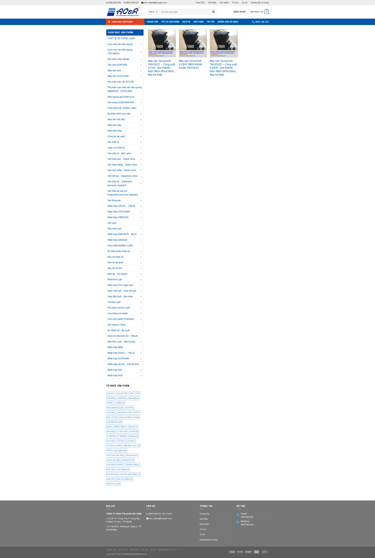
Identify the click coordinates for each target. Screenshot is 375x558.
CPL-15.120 (111, 417)
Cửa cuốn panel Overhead (121, 319)
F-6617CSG (122, 431)
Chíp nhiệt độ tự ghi (115, 408)
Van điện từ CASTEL (115, 465)
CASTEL (110, 403)
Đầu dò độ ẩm (115, 268)
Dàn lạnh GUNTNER (117, 64)
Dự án (244, 2)
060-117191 (135, 393)
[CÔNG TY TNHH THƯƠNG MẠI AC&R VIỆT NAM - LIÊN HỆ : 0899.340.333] (124, 12)
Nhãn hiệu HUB (115, 375)
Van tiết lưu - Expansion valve (123, 176)
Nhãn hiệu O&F (115, 370)
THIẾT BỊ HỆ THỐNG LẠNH (121, 38)
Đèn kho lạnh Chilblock (130, 474)
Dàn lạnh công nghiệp (118, 59)
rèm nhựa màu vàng (115, 455)
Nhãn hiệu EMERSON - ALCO (122, 234)
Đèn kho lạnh (112, 474)
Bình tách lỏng (115, 130)
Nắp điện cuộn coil (132, 446)
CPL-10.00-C (134, 412)
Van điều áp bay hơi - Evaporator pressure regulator (123, 193)
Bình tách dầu (114, 125)
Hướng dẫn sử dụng (260, 2)
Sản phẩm (224, 2)
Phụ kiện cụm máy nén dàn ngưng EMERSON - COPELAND (125, 89)
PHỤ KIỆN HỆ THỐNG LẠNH (122, 108)
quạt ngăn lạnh (120, 450)
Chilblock (120, 403)
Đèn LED (110, 479)
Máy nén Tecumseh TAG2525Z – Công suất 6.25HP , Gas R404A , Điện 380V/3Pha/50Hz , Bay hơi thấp (223, 67)
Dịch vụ (186, 21)
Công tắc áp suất (116, 136)
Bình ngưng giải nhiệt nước (121, 96)
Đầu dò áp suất (115, 262)
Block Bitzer (134, 398)
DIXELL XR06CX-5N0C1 (116, 427)
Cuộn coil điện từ (116, 147)
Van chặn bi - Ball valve (119, 153)
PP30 (109, 450)
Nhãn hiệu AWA (115, 347)
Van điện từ (113, 142)
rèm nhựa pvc (132, 455)
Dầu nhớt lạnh (114, 228)
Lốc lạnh (110, 446)
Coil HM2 (111, 412)
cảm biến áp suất (114, 422)
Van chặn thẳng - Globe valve (122, 164)
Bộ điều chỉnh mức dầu (119, 113)
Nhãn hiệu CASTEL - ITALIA (121, 206)
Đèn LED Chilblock (124, 479)
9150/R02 (111, 398)
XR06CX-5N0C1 (132, 465)
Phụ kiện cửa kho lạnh (119, 307)
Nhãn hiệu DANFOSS (118, 217)
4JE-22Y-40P (122, 393)
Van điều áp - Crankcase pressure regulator (120, 183)
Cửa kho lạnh (114, 302)
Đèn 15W (111, 469)
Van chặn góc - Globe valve (121, 159)
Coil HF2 (129, 408)
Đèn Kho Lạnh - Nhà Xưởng (121, 341)
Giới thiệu (212, 2)
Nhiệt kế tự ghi (115, 279)
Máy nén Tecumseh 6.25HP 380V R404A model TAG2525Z (190, 64)
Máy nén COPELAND (118, 76)
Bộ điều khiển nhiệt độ (119, 251)
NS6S (119, 446)
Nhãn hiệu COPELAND (119, 211)
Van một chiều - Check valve (122, 170)
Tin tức (235, 2)
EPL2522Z (111, 431)
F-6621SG (111, 436)
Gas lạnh (112, 223)
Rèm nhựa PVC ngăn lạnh (120, 285)
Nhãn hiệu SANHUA (117, 240)
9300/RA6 (122, 398)
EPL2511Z (133, 427)
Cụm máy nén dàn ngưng (120, 44)
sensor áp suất (113, 460)
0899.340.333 (131, 2)
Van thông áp (114, 200)
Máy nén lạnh (114, 70)
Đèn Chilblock (123, 469)
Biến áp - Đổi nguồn (117, 273)
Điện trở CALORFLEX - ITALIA (123, 336)
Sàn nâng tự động (116, 324)
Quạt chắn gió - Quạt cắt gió (122, 290)
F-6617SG (134, 431)
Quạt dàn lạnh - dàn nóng (120, 296)
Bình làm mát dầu (116, 119)
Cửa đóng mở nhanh (118, 313)
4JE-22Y (110, 393)
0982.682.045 (114, 2)
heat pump (133, 436)
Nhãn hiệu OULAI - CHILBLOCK (123, 364)
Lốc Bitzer (131, 441)
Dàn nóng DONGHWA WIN (121, 102)
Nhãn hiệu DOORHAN (118, 358)
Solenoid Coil (128, 460)
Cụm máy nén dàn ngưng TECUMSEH (120, 51)
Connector (121, 412)
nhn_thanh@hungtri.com (155, 2)
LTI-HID (121, 441)
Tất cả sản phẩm (170, 21)
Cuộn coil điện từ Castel (129, 417)
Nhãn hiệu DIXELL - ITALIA (121, 353)
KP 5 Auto (111, 441)
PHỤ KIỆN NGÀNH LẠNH (120, 245)
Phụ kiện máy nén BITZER (121, 81)
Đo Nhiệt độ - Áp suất (119, 330)
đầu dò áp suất (113, 484)
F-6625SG (122, 436)
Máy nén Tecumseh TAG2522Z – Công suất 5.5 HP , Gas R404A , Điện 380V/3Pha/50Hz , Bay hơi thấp (161, 67)
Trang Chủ (200, 2)
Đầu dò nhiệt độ (116, 256)
